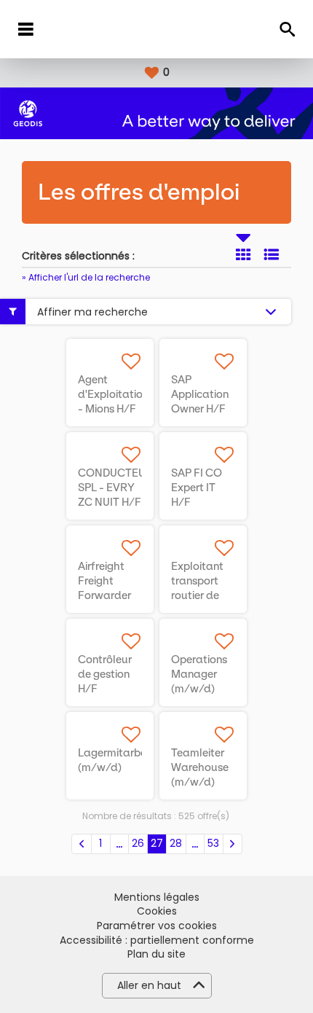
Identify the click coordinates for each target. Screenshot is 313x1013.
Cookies (157, 911)
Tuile (243, 254)
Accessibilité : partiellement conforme (157, 940)
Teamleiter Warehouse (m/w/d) (200, 767)
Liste (271, 254)
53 (213, 843)
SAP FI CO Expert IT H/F (196, 487)
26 (138, 843)
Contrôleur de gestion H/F (105, 674)
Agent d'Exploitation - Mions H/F (113, 394)
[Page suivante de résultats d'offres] (232, 843)
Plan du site (156, 954)
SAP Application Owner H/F (200, 394)
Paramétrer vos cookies (157, 926)
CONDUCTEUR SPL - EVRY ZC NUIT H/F (115, 487)
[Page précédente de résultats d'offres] (81, 843)
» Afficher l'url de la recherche (86, 277)
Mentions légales (156, 897)
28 (176, 843)
